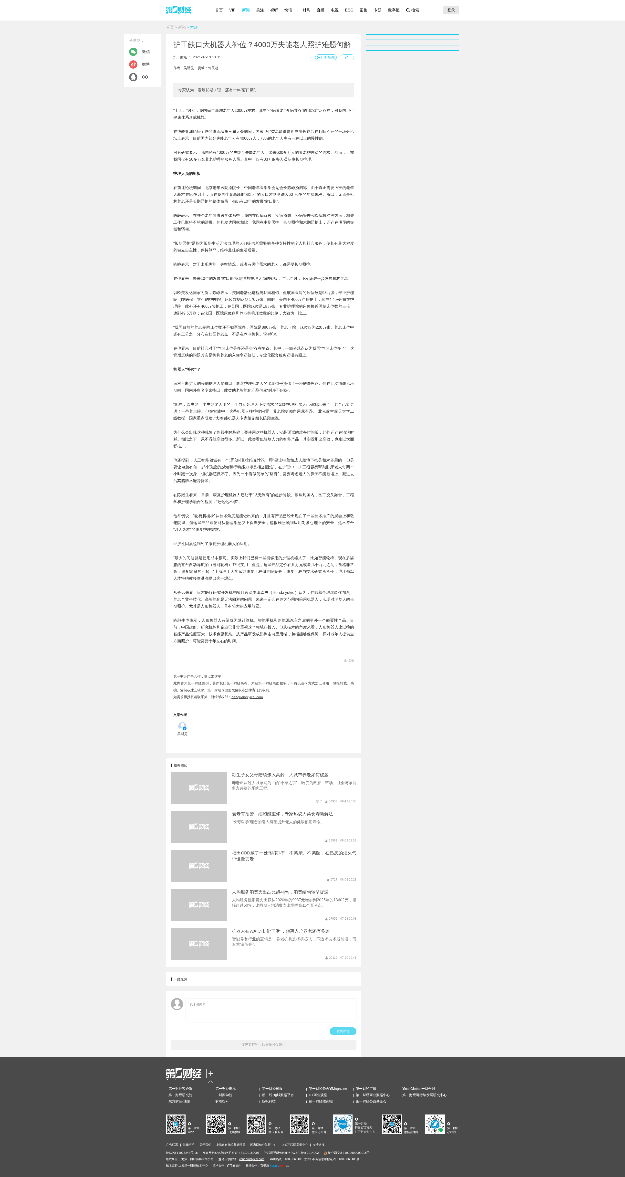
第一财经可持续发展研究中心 (424, 1095)
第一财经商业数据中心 (373, 1095)
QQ (145, 77)
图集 (363, 10)
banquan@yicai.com (247, 697)
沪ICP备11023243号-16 (182, 1153)
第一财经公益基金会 (371, 1101)
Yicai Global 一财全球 (418, 1089)
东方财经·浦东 (179, 1101)
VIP (232, 10)
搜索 (415, 10)
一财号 (304, 10)
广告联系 (172, 1144)
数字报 (394, 10)
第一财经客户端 (180, 1089)
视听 (274, 10)
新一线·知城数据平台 (278, 1095)
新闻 (246, 10)
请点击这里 (212, 676)
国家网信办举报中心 (263, 1144)
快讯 (288, 10)
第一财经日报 (272, 1089)
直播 (320, 10)
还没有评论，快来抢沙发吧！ (263, 1045)
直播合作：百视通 (257, 1165)
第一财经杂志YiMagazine (328, 1089)
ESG (349, 10)
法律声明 (189, 1144)
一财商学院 (223, 1095)
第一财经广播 (366, 1089)
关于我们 (205, 1144)
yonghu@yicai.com (251, 1159)
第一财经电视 (225, 1089)
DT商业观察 (318, 1095)
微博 (146, 64)
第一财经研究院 (180, 1095)
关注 (260, 10)
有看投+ (221, 1101)
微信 (146, 52)
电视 (335, 10)
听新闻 (329, 57)
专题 (378, 10)
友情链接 (318, 1144)
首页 (219, 10)
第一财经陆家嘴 (321, 1101)
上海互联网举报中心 (294, 1144)
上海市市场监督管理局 (230, 1144)
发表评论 (343, 1031)
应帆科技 (269, 1101)
